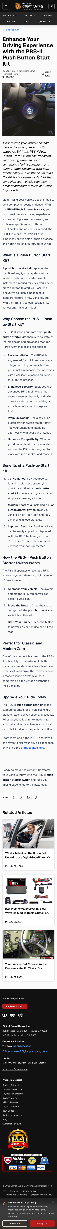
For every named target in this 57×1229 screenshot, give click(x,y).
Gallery (29, 15)
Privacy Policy (29, 1191)
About (27, 22)
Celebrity (49, 15)
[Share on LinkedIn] (28, 797)
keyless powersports (12, 1093)
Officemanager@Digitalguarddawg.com (24, 1051)
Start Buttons (9, 1110)
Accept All (42, 1223)
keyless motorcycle (12, 1089)
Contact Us (44, 22)
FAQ (4, 1191)
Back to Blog (12, 29)
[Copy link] (36, 797)
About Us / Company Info (15, 1069)
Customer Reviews (11, 1123)
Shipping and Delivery (41, 1194)
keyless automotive (12, 1085)
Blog (4, 1119)
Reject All (15, 1223)
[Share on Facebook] (13, 797)
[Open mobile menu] (5, 6)
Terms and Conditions (16, 1194)
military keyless (10, 1102)
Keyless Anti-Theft (11, 1106)
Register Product (15, 1006)
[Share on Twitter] (21, 797)
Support (11, 22)
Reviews (14, 1191)
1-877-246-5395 (22, 1046)
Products (8, 15)
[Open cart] (51, 6)
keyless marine (9, 1098)
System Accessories (12, 1115)
